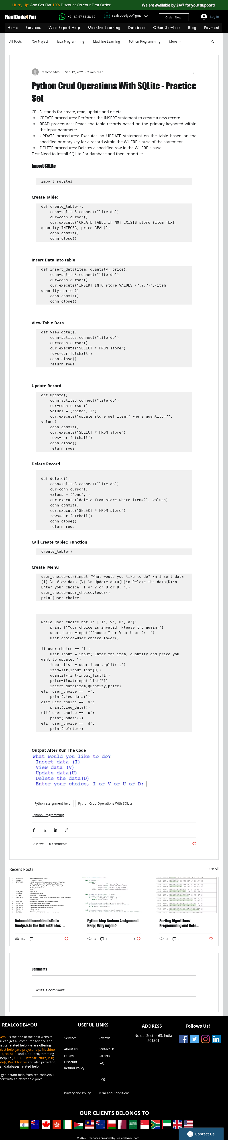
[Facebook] (183, 1039)
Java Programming (70, 41)
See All (214, 869)
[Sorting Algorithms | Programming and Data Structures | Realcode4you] (186, 895)
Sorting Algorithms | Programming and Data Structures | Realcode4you (180, 923)
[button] (104, 27)
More (173, 41)
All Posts (15, 41)
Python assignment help (53, 803)
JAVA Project (39, 41)
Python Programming (144, 41)
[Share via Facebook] (34, 830)
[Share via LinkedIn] (55, 830)
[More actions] (193, 72)
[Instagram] (205, 1039)
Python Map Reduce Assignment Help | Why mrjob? (113, 923)
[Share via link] (66, 830)
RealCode (15, 17)
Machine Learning (106, 41)
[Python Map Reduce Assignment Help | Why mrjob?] (114, 895)
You (32, 17)
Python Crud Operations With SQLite (105, 803)
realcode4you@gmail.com (131, 15)
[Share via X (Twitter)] (45, 830)
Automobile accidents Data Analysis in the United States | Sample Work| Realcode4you (39, 923)
